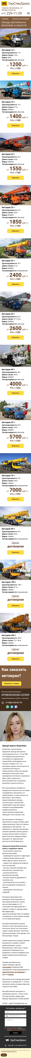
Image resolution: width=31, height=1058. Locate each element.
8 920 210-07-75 (22, 1045)
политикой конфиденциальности (9, 1051)
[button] (15, 73)
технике (11, 974)
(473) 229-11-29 (12, 1045)
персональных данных (12, 1028)
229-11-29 (22, 982)
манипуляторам (8, 972)
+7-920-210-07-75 (13, 702)
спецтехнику (7, 967)
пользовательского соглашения (19, 1030)
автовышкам (19, 972)
